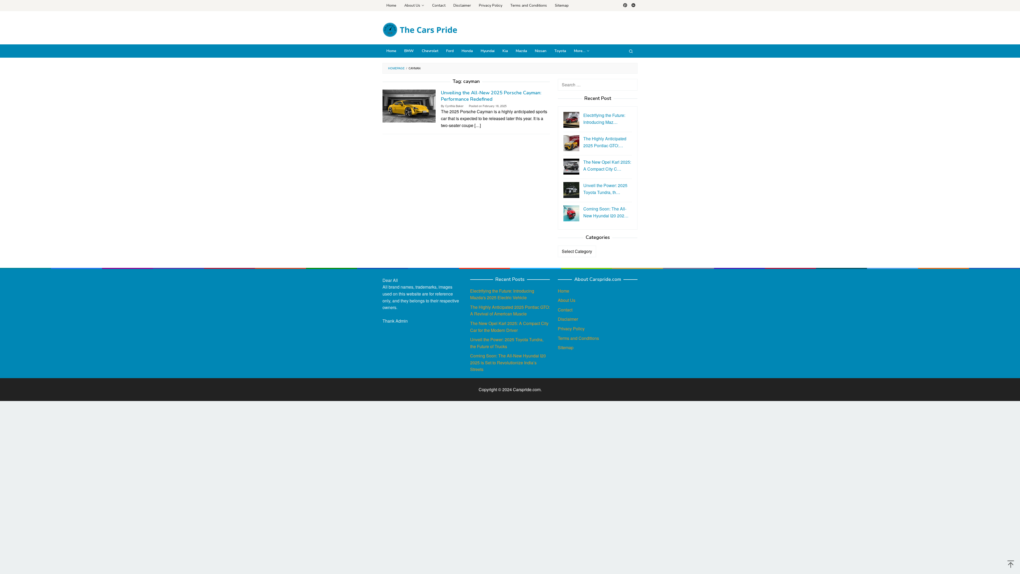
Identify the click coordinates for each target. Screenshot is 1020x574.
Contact (565, 310)
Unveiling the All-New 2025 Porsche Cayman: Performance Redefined (491, 96)
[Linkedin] (633, 5)
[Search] (631, 51)
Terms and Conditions (578, 338)
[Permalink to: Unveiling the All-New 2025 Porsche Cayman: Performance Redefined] (409, 105)
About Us (566, 300)
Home (563, 291)
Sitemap (565, 347)
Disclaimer (568, 319)
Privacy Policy (571, 329)
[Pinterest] (625, 5)
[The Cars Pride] (419, 29)
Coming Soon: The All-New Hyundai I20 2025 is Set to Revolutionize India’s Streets (508, 362)
